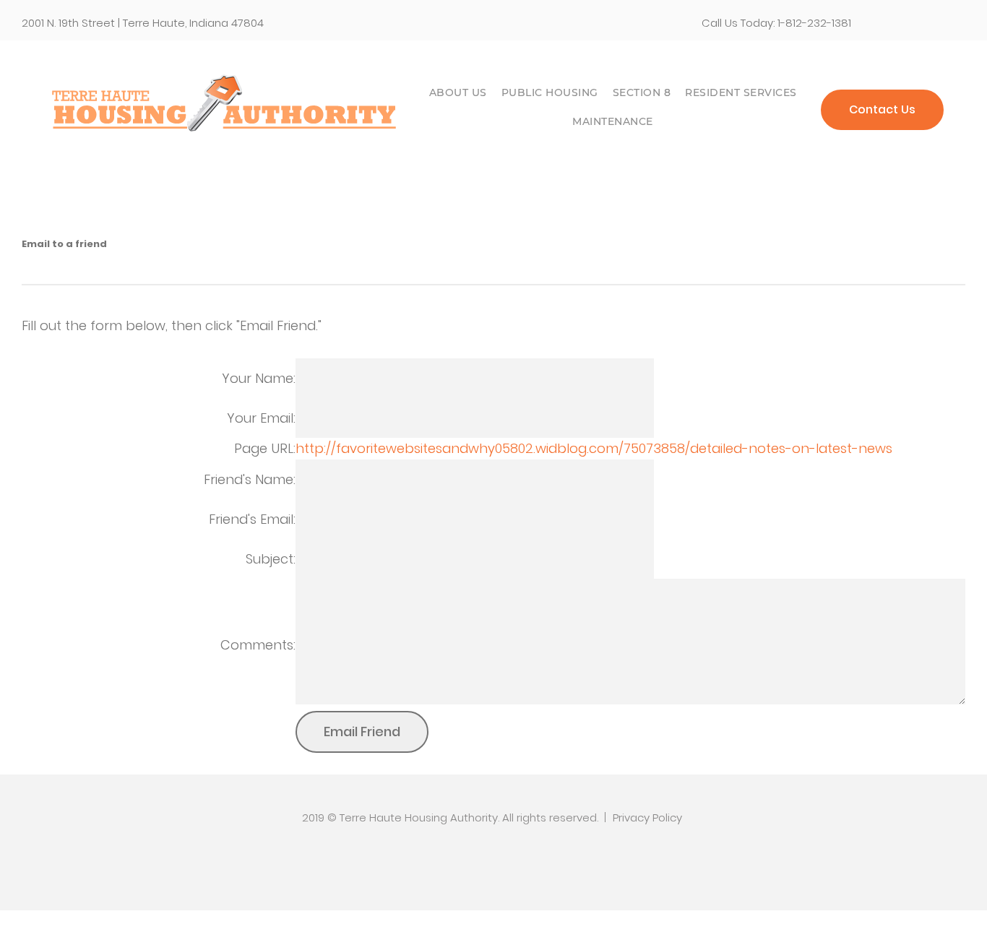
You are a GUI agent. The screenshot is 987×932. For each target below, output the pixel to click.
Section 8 (642, 92)
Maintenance (612, 121)
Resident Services (741, 92)
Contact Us (882, 109)
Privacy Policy (647, 817)
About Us (458, 92)
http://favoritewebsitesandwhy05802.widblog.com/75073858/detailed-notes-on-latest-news (594, 448)
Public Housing (549, 92)
